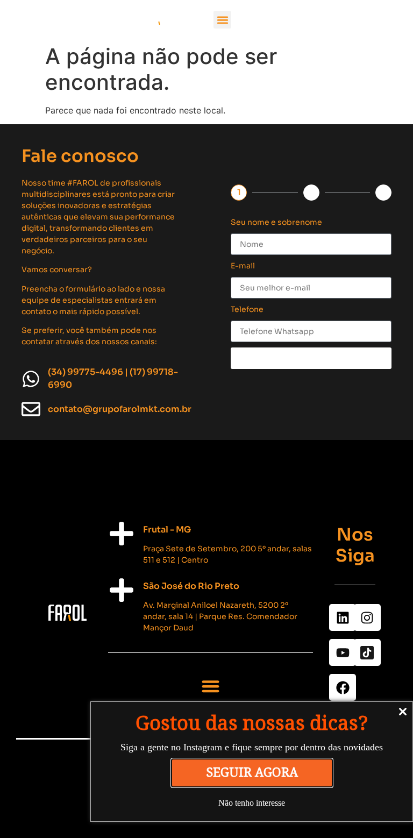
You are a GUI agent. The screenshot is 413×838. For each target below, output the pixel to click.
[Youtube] (342, 652)
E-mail (243, 266)
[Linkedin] (342, 617)
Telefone (247, 309)
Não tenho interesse (251, 802)
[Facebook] (342, 687)
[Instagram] (367, 617)
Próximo (311, 358)
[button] (222, 20)
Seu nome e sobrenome (276, 222)
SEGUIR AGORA (252, 772)
